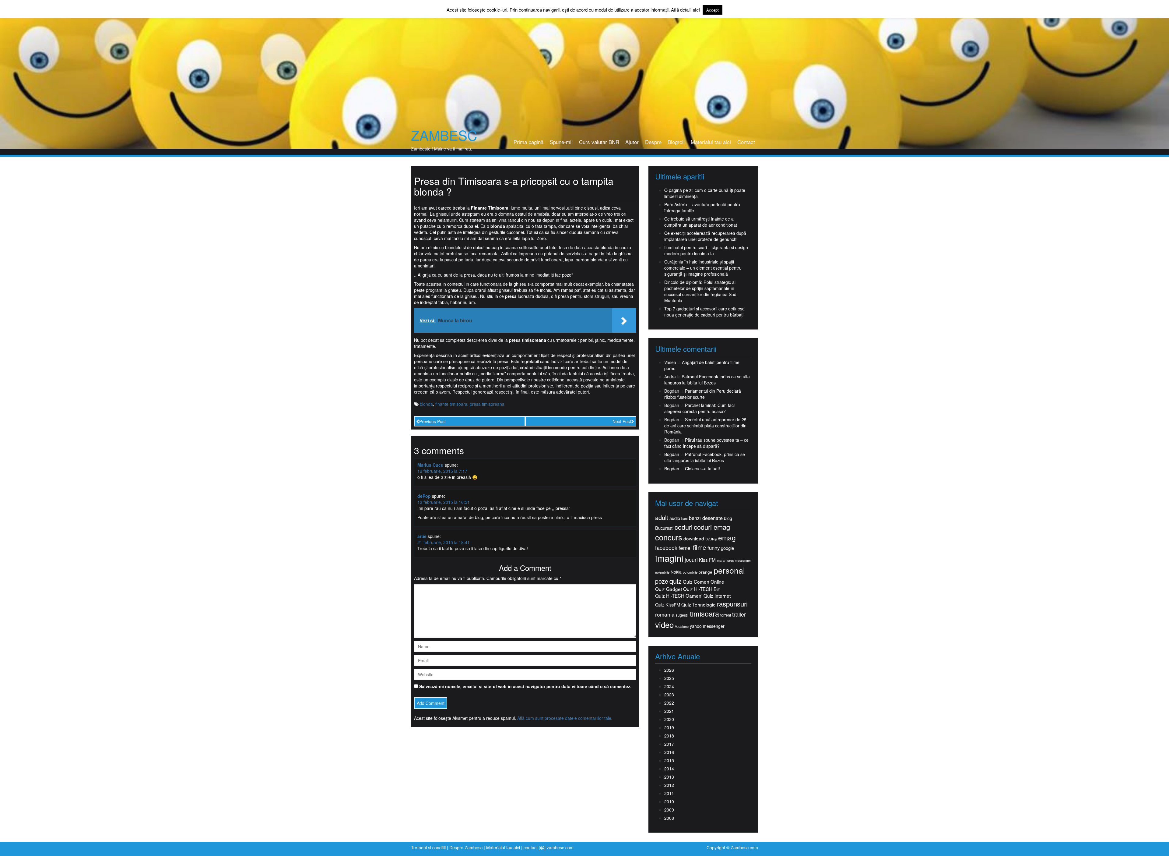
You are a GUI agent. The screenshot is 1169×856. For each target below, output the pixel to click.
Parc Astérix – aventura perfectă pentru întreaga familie (702, 207)
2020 (669, 719)
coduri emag (712, 527)
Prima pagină (528, 142)
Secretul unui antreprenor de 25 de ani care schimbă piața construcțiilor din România (705, 425)
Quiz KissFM (667, 604)
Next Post (622, 421)
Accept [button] (712, 10)
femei (685, 547)
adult (661, 517)
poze (661, 581)
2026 (669, 670)
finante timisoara (451, 404)
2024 (669, 686)
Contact (746, 142)
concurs (668, 537)
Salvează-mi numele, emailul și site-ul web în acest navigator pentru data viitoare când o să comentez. (525, 686)
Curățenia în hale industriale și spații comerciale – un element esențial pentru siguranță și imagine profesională (703, 268)
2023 (669, 695)
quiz (675, 580)
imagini (669, 558)
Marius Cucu (430, 465)
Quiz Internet (717, 595)
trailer (739, 614)
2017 (669, 744)
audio (674, 518)
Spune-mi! (561, 142)
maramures (725, 560)
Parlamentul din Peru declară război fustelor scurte (702, 394)
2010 (669, 801)
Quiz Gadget (668, 589)
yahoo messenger (707, 626)
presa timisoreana (487, 404)
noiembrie (662, 572)
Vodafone (682, 626)
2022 (669, 703)
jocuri (691, 559)
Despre (653, 142)
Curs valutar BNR (599, 142)
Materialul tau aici (711, 142)
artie (422, 536)
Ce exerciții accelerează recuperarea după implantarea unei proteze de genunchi (705, 236)
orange (705, 572)
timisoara (704, 614)
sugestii (682, 614)
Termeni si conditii (428, 847)
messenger (743, 560)
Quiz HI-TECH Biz (701, 589)
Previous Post (432, 421)
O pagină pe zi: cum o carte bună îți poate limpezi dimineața (704, 193)
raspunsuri (732, 603)
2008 (669, 818)
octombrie (690, 572)
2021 (669, 711)
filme (699, 547)
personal (729, 570)
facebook (666, 547)
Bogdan (671, 454)
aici (696, 10)
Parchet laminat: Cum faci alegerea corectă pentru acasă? (699, 408)
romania (665, 614)
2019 (669, 727)
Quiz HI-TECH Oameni (678, 595)
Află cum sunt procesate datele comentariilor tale (564, 718)
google (727, 548)
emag (727, 538)
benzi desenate (706, 518)
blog (728, 518)
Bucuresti (664, 528)
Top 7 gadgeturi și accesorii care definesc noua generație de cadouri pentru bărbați (704, 312)
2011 (669, 793)
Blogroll (676, 142)
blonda (426, 404)
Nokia (676, 572)
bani (684, 518)
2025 (669, 678)
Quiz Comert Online (703, 581)
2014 (669, 769)
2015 (669, 760)
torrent (725, 615)
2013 (669, 777)
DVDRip (711, 539)
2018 (669, 736)
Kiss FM (707, 560)
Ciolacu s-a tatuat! (702, 468)
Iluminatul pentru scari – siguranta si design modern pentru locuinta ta (706, 250)
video (664, 624)
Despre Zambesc (466, 847)
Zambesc (444, 135)
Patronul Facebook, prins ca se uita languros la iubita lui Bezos (707, 379)
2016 (669, 752)
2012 (669, 785)
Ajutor (632, 142)
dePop (424, 496)
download (693, 538)
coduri (684, 527)
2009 (669, 810)
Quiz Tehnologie (698, 604)
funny (713, 547)
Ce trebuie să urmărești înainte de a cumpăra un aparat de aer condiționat (700, 222)
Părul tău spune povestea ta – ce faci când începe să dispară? (706, 443)
